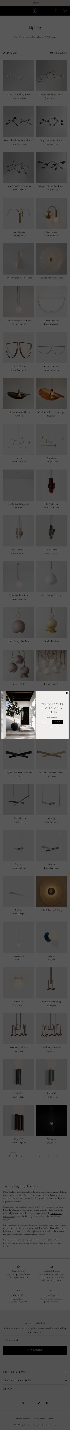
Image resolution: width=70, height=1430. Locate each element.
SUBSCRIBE (57, 721)
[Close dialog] (67, 693)
